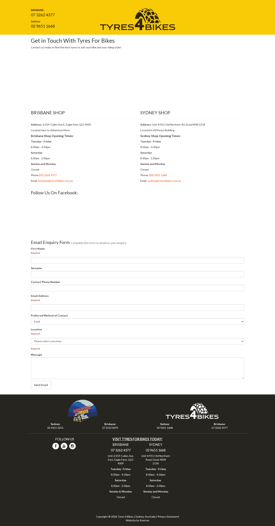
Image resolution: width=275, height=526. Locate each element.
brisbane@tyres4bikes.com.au (55, 180)
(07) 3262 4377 (48, 175)
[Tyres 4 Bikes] (137, 17)
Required (35, 253)
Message (36, 354)
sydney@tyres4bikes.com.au (164, 180)
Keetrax (144, 520)
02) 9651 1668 (158, 175)
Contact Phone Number (45, 282)
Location (36, 329)
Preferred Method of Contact (49, 315)
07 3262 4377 (43, 14)
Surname (36, 268)
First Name (38, 248)
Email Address (40, 295)
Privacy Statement (168, 516)
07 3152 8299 (110, 427)
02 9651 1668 (43, 26)
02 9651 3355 (55, 427)
